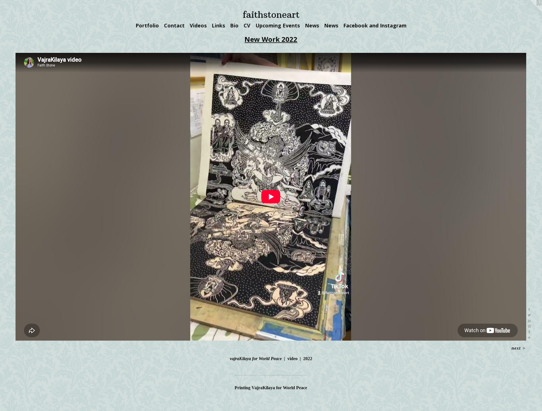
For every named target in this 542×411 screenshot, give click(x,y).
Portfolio (147, 25)
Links (218, 25)
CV (247, 25)
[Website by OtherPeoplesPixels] (530, 11)
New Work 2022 (270, 39)
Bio (234, 25)
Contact (174, 25)
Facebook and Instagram (374, 25)
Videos (198, 25)
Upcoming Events (277, 25)
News (312, 25)
